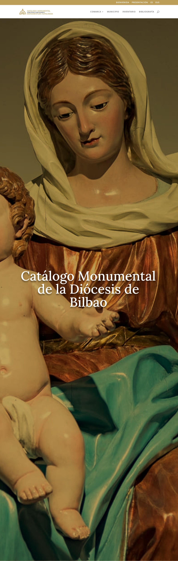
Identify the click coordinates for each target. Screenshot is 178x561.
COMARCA (95, 12)
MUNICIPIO (113, 12)
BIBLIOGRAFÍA (146, 12)
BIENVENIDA (122, 2)
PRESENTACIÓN (140, 2)
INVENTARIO (129, 12)
